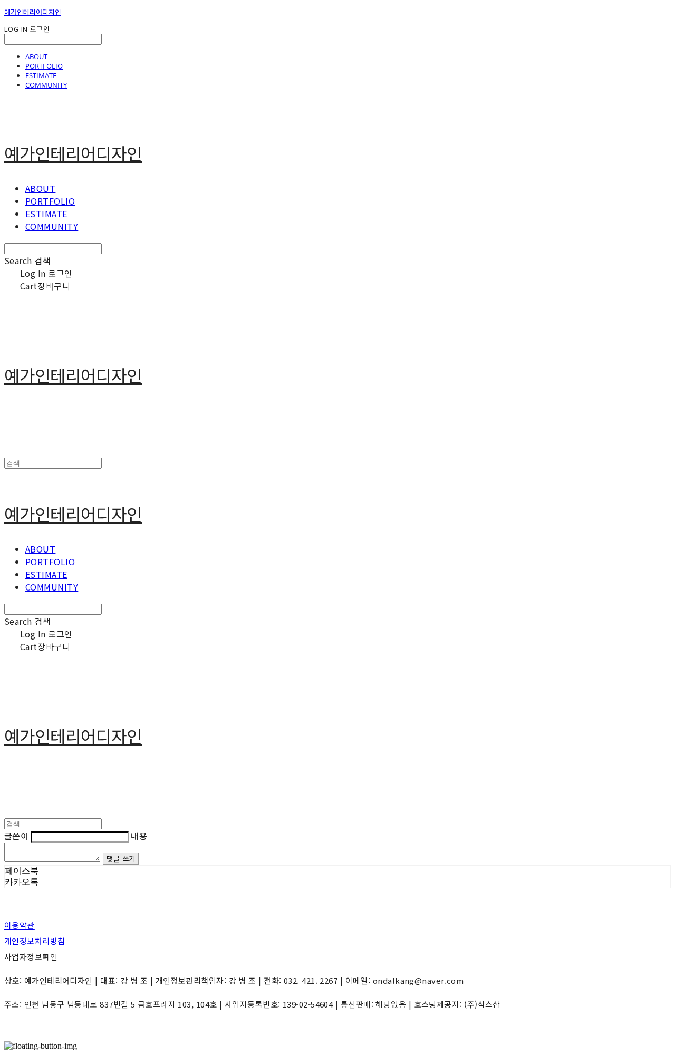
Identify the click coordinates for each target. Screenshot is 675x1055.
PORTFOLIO (44, 66)
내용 (139, 835)
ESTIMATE (40, 75)
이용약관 (19, 925)
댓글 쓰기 (121, 859)
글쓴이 (16, 835)
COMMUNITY (46, 85)
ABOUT (36, 56)
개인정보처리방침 (34, 940)
